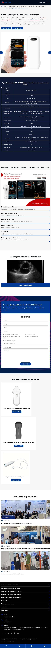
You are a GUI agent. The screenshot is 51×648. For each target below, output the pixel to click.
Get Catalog (17, 28)
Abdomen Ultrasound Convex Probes (11, 594)
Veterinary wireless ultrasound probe (11, 597)
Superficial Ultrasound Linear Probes (22, 6)
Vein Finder (4, 600)
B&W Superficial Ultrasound (38, 6)
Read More (16, 411)
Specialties (4, 607)
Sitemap (3, 641)
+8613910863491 (8, 622)
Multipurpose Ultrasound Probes (10, 585)
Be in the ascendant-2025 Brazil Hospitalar (13, 574)
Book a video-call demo (32, 336)
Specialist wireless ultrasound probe (11, 588)
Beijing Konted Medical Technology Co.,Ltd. (17, 639)
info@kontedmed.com (9, 616)
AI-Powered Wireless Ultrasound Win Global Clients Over (16, 523)
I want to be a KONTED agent (11, 334)
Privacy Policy (11, 641)
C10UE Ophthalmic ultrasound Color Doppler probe (16, 408)
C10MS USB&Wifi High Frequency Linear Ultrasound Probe (18, 442)
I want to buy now (31, 334)
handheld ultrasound (34, 20)
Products (10, 6)
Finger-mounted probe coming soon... (16, 476)
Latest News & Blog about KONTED (25, 497)
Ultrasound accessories (7, 604)
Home (5, 6)
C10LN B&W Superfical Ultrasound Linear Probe (16, 8)
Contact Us (6, 28)
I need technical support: (10, 340)
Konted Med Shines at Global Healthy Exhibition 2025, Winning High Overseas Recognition (25, 548)
